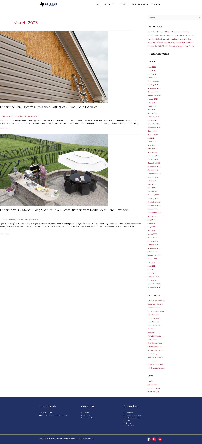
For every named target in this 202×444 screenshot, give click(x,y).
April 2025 (152, 110)
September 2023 (154, 174)
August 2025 (153, 99)
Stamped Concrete (155, 357)
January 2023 (153, 198)
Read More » (5, 128)
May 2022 (151, 227)
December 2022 (154, 202)
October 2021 (153, 252)
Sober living (152, 354)
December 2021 (154, 245)
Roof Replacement (155, 343)
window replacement (156, 368)
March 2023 (152, 191)
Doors (128, 420)
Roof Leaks (152, 340)
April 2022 (152, 230)
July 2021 (151, 262)
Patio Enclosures (154, 336)
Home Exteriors (8, 116)
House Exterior (153, 315)
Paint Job (151, 329)
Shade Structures (154, 347)
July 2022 (151, 220)
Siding (128, 423)
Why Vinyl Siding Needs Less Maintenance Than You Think (170, 43)
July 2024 (151, 138)
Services (122, 4)
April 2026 (152, 74)
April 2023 (152, 188)
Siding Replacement (156, 350)
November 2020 (154, 287)
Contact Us (156, 4)
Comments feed (154, 388)
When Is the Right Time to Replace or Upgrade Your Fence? (171, 46)
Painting (151, 332)
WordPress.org (153, 392)
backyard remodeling (156, 300)
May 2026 (151, 71)
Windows (130, 426)
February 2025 (153, 117)
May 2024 (151, 145)
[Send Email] (160, 439)
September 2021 (154, 255)
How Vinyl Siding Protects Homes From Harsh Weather (169, 39)
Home (99, 4)
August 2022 (153, 216)
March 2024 (152, 152)
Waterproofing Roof (155, 364)
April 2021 (151, 273)
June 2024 (152, 142)
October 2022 (153, 209)
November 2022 (154, 206)
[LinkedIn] (154, 439)
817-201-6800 (46, 413)
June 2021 (151, 266)
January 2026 (153, 85)
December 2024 (154, 124)
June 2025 (152, 106)
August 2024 (153, 135)
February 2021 (153, 277)
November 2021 (154, 248)
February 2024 (153, 156)
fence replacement (155, 304)
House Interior (153, 318)
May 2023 (151, 184)
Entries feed (152, 385)
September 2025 (154, 95)
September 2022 (154, 213)
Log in (150, 381)
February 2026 (153, 81)
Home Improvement (156, 311)
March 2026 (152, 78)
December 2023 (154, 163)
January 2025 (153, 120)
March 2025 (152, 113)
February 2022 (153, 238)
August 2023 (153, 177)
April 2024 (152, 149)
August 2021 (152, 259)
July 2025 (151, 103)
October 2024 (153, 131)
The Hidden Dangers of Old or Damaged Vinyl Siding (168, 32)
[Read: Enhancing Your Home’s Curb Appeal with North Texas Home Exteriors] (54, 67)
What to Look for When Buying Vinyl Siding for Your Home (170, 35)
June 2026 (152, 67)
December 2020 (154, 284)
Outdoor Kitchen (8, 219)
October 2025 (153, 92)
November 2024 (154, 127)
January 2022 (153, 241)
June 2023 (152, 181)
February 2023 (153, 195)
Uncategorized (153, 361)
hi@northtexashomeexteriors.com (54, 415)
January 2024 (153, 159)
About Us (109, 4)
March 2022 (152, 234)
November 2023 (154, 166)
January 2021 (153, 280)
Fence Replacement (134, 415)
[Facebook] (148, 439)
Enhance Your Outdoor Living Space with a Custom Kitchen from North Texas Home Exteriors (64, 210)
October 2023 (153, 170)
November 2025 (154, 88)
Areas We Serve (139, 4)
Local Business (20, 116)
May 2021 (151, 270)
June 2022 (152, 223)
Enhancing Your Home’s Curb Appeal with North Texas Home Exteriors (48, 107)
